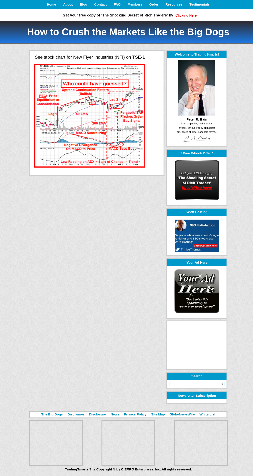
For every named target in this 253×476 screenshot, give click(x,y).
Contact (100, 4)
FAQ (117, 4)
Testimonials (199, 4)
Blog (83, 4)
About (68, 4)
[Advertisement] (195, 345)
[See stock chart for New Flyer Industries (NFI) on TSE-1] (90, 167)
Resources (173, 4)
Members (135, 4)
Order (153, 4)
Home (51, 4)
